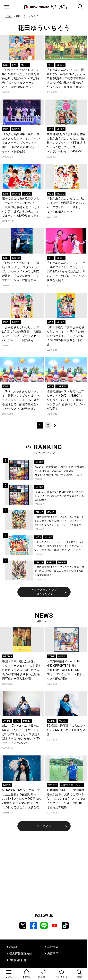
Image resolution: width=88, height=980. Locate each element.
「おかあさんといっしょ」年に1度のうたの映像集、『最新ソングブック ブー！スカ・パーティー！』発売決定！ (21, 334)
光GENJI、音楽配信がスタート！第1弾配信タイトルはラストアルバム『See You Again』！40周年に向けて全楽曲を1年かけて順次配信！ (59, 471)
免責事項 (53, 953)
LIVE (14, 65)
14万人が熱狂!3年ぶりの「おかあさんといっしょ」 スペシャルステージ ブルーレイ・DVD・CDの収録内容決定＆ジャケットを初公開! (21, 142)
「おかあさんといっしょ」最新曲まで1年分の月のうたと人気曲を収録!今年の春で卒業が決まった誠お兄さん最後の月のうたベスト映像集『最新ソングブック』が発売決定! (66, 78)
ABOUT (14, 947)
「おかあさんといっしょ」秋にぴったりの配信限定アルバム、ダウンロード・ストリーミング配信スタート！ (65, 205)
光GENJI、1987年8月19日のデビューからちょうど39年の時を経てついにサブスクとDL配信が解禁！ (59, 495)
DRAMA (7, 656)
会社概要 (53, 947)
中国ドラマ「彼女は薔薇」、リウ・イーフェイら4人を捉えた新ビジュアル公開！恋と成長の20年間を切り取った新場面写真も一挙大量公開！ (21, 670)
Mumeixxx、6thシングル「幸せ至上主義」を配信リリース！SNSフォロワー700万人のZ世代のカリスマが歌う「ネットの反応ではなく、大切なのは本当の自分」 (21, 799)
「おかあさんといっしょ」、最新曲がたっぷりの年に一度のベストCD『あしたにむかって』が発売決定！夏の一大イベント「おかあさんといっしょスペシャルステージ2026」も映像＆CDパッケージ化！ (59, 546)
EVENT (50, 562)
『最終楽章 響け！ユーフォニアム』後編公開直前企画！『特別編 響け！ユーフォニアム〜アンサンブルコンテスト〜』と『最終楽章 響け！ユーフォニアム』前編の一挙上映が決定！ (59, 521)
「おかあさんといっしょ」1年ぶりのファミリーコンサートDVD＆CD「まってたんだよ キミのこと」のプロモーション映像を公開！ (66, 271)
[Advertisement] (44, 870)
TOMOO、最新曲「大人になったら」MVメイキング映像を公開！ (66, 730)
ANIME (39, 512)
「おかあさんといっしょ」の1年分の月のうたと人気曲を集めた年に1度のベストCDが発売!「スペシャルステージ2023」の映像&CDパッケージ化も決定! (21, 78)
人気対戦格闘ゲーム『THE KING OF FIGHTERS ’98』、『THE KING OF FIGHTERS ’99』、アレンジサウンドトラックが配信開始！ (66, 670)
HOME (8, 16)
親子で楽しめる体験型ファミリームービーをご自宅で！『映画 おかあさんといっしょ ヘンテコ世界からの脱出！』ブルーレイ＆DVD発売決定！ (22, 207)
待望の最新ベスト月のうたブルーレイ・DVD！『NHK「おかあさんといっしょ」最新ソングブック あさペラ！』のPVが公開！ (66, 400)
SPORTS (52, 785)
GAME (51, 656)
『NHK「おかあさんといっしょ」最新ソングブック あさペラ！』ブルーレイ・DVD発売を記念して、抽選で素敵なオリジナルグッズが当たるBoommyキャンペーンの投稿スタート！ (21, 400)
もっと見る (44, 826)
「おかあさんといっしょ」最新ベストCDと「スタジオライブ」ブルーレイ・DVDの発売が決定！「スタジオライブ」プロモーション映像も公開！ (21, 271)
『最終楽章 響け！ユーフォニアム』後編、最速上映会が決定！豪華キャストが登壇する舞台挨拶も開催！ (59, 571)
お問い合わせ (17, 960)
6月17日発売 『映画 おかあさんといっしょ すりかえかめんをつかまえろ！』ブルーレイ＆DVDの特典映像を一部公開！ (65, 336)
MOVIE (16, 193)
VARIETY (62, 386)
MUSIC (24, 65)
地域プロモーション (72, 785)
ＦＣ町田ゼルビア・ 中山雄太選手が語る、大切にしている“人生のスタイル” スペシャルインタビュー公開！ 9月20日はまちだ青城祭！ (66, 798)
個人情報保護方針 (20, 953)
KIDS (5, 65)
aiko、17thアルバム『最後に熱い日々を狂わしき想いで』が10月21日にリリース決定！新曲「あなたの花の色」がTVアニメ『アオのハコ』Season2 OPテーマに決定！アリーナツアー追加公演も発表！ (21, 734)
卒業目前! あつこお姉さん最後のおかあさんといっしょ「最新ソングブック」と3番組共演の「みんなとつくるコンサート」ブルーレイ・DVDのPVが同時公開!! (66, 143)
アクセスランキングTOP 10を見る (44, 591)
